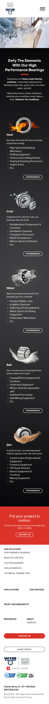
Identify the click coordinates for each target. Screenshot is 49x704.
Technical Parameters (17, 573)
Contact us (24, 636)
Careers (31, 623)
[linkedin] (9, 681)
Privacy (28, 697)
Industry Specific (14, 558)
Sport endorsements (16, 604)
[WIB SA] (10, 8)
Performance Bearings (17, 553)
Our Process (36, 590)
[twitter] (5, 681)
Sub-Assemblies (13, 568)
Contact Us (24, 535)
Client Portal (24, 649)
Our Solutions (12, 549)
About (30, 619)
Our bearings (33, 177)
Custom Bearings (14, 563)
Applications (11, 590)
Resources (10, 619)
